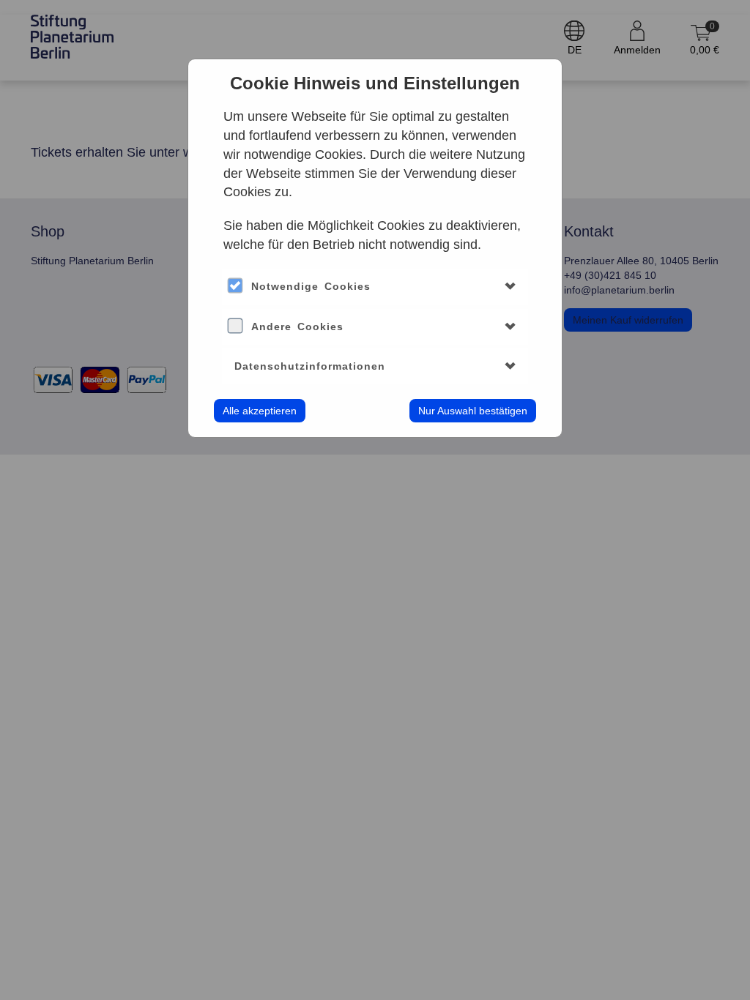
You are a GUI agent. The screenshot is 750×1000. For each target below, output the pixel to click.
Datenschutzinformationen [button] (309, 366)
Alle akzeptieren (260, 411)
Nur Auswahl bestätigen (472, 411)
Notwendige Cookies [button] (311, 286)
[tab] (375, 287)
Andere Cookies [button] (297, 326)
